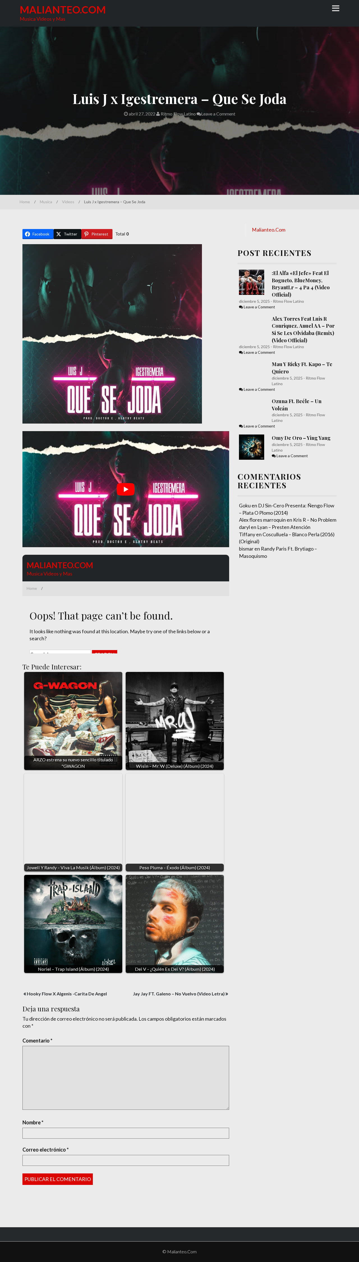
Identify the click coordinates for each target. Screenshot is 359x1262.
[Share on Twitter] (5, 332)
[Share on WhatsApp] (5, 377)
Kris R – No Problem (314, 520)
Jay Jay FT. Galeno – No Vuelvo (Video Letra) (179, 993)
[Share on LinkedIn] (5, 355)
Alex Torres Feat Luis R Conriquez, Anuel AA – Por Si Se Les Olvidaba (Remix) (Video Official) (303, 329)
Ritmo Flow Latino (178, 113)
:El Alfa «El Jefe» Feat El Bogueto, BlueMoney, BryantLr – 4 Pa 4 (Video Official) (301, 284)
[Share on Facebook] (5, 321)
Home (25, 201)
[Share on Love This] (5, 366)
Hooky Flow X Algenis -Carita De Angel (67, 993)
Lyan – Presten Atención (283, 527)
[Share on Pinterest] (5, 344)
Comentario (37, 1040)
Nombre (32, 1122)
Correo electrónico (45, 1150)
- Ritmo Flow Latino (287, 301)
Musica (46, 201)
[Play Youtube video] (125, 489)
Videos (68, 201)
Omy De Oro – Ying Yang (301, 437)
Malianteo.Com (63, 9)
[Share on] (5, 388)
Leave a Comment (218, 113)
